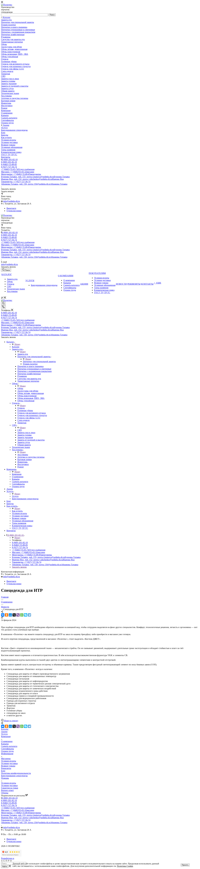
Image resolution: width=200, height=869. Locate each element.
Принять (185, 865)
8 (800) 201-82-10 (10, 159)
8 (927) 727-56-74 (9, 167)
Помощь (5, 778)
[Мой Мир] (10, 615)
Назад (17, 344)
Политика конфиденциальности (16, 773)
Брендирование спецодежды (14, 776)
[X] (14, 615)
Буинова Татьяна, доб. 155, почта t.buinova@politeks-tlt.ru (35, 177)
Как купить (17, 511)
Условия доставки (9, 763)
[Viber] (18, 615)
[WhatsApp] (21, 615)
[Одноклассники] (6, 615)
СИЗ (19, 430)
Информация (7, 753)
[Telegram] (29, 615)
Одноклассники (14, 211)
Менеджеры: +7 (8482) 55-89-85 (21, 174)
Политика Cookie (125, 866)
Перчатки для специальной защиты (39, 361)
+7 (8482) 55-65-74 (17, 169)
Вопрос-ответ (7, 790)
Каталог (15, 347)
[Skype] (25, 615)
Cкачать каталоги (9, 746)
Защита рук (22, 354)
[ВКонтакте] (2, 615)
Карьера (5, 744)
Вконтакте (11, 208)
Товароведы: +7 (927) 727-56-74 (15, 181)
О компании (7, 741)
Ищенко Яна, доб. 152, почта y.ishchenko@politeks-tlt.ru (32, 179)
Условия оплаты (8, 761)
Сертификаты (7, 749)
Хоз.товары (22, 454)
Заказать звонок (19, 567)
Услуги (15, 496)
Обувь (20, 388)
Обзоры (4, 793)
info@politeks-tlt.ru (11, 201)
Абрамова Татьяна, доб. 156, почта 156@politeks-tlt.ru (34, 184)
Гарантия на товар (9, 788)
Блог (3, 771)
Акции (4, 731)
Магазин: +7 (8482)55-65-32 (17, 172)
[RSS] (2, 618)
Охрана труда (7, 751)
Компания (16, 474)
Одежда (21, 408)
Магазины (6, 758)
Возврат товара (8, 766)
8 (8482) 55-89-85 (9, 164)
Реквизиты (6, 768)
